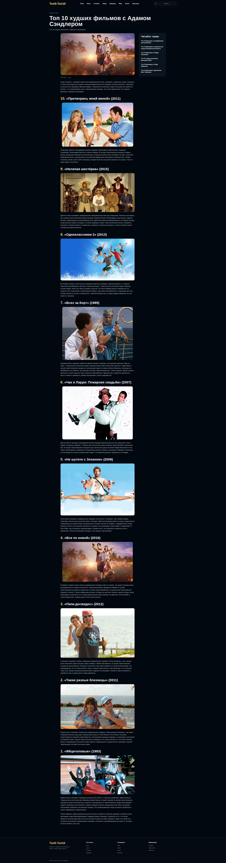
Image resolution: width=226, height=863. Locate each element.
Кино (82, 3)
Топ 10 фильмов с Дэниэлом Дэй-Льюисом (151, 71)
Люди (104, 3)
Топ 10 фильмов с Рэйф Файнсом (149, 65)
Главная (51, 13)
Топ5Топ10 (57, 3)
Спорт (127, 3)
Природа (112, 3)
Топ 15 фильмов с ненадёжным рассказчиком (152, 42)
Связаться (151, 850)
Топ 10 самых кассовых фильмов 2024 (149, 59)
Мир (120, 3)
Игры (89, 3)
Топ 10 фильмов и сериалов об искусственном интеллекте (152, 47)
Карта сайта (152, 848)
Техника (96, 3)
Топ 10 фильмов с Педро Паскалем (150, 53)
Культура (135, 3)
